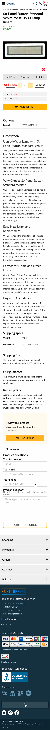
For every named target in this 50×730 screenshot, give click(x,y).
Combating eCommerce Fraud (14, 649)
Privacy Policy (18, 721)
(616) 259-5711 (12, 607)
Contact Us (6, 624)
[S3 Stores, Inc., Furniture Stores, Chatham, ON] (15, 677)
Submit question (25, 524)
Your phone (9, 479)
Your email (9, 469)
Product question (13, 490)
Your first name (12, 459)
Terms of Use (7, 721)
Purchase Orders (8, 662)
